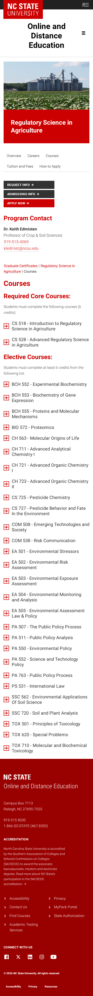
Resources (51, 986)
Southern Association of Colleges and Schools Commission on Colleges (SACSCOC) (34, 859)
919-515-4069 (16, 241)
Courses (52, 156)
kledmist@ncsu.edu (21, 248)
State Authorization (69, 916)
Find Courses (19, 916)
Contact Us (18, 907)
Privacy (60, 898)
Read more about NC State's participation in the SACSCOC (29, 879)
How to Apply (50, 166)
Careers (34, 156)
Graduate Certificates (20, 266)
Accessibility (19, 898)
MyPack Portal (65, 907)
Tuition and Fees (20, 166)
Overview (14, 156)
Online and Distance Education (47, 36)
